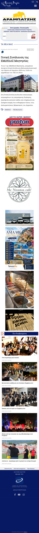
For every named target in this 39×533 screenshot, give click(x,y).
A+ (28, 49)
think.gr (25, 532)
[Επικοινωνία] (32, 1)
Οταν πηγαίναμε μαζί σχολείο (10, 357)
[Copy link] (2, 52)
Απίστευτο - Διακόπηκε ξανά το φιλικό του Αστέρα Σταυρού (19, 461)
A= (32, 49)
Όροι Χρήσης (31, 468)
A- (30, 49)
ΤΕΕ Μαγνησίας (17, 109)
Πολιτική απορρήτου (19, 468)
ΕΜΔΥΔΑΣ (8, 109)
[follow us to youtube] (19, 495)
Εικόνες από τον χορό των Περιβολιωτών (13, 408)
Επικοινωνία (8, 468)
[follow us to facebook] (14, 495)
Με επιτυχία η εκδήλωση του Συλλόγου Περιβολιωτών (17, 383)
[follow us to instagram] (24, 495)
